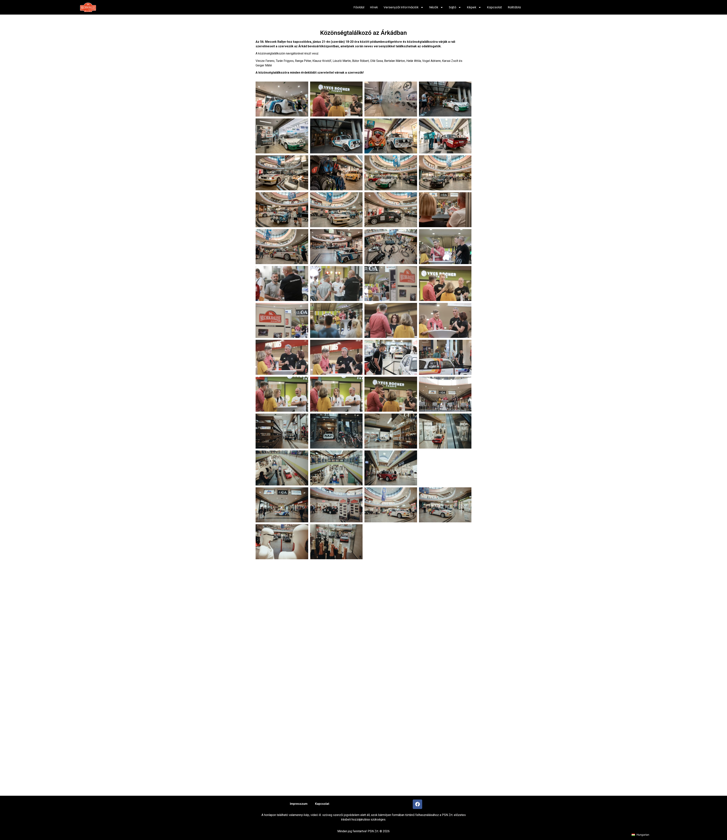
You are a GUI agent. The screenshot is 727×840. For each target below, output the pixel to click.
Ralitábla (514, 7)
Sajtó (452, 7)
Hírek (374, 7)
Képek (471, 7)
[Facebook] (417, 804)
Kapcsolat (494, 7)
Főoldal (358, 7)
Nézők (433, 7)
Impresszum (298, 804)
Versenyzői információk (401, 7)
